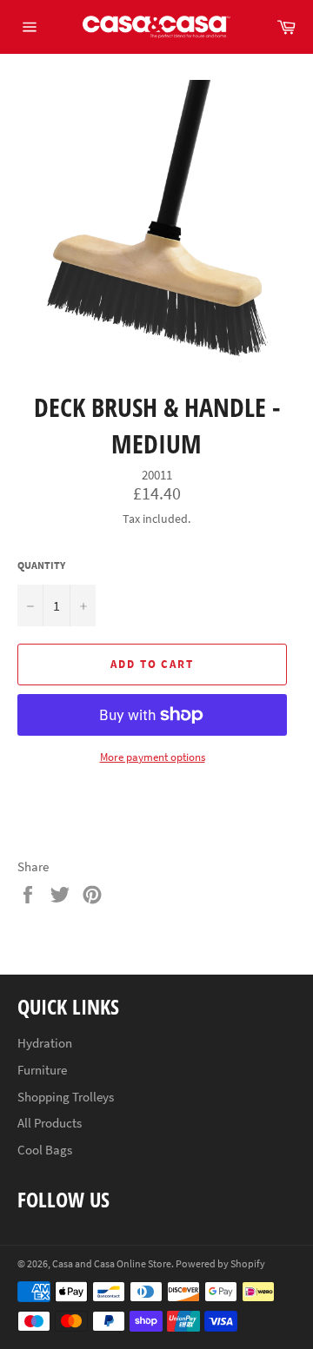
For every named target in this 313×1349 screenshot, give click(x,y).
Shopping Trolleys (65, 1096)
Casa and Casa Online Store (111, 1263)
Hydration (44, 1043)
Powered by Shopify (220, 1263)
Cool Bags (44, 1149)
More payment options (152, 757)
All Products (49, 1122)
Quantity (41, 565)
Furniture (42, 1069)
